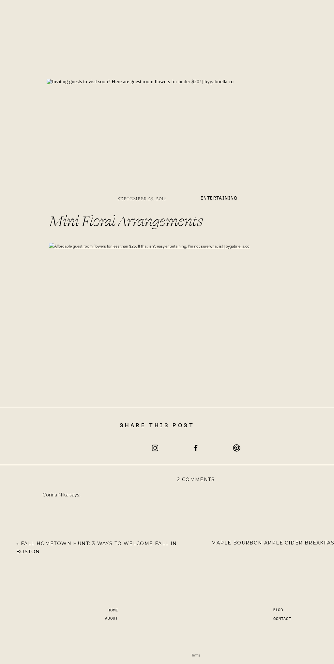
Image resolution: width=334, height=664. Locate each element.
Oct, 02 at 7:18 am (72, 553)
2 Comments (196, 479)
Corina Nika (55, 494)
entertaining (219, 198)
